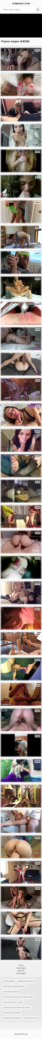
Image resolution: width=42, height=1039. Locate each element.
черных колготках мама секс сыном (17, 1007)
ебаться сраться (10, 1002)
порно (21, 965)
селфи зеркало (9, 981)
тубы (20, 1002)
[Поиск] (38, 9)
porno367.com (21, 4)
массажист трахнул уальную (14, 986)
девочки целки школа (26, 981)
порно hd (21, 970)
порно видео (21, 968)
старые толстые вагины (12, 1018)
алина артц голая (30, 1018)
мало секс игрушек (11, 991)
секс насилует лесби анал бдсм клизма (18, 997)
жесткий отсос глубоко (12, 1012)
